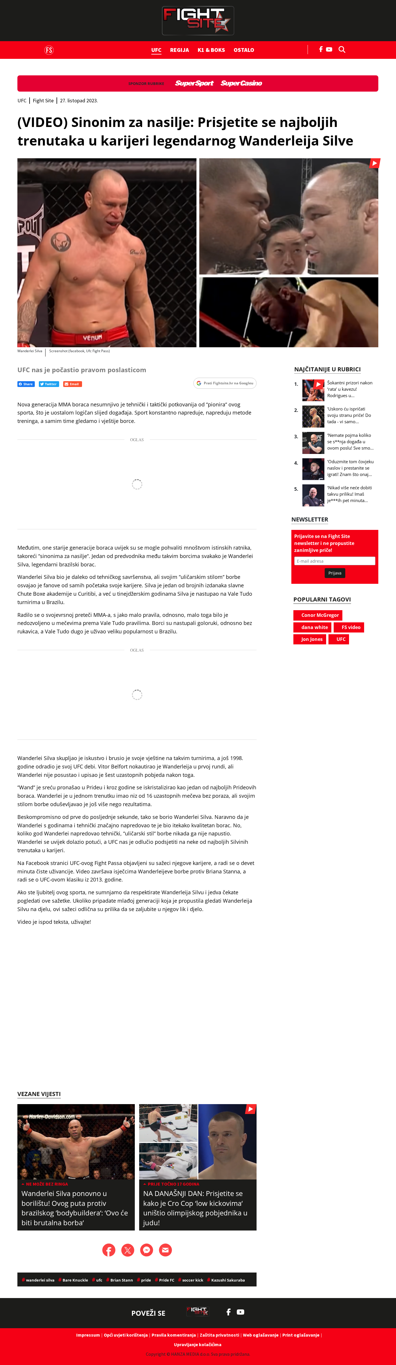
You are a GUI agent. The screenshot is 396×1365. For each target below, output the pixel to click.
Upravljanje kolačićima (197, 1344)
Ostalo (244, 49)
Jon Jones (311, 639)
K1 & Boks (211, 49)
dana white (314, 627)
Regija (179, 49)
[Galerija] (197, 252)
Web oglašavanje (261, 1335)
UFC (156, 49)
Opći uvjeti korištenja (126, 1335)
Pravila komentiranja (174, 1335)
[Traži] (340, 49)
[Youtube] (330, 49)
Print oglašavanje (300, 1335)
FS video (351, 627)
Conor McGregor (319, 615)
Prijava (334, 573)
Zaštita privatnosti (219, 1335)
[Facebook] (321, 48)
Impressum (88, 1335)
